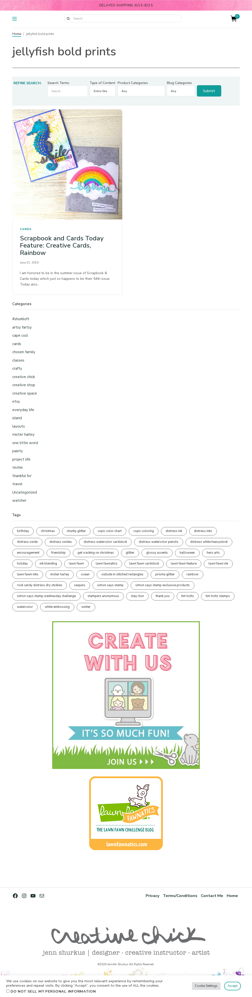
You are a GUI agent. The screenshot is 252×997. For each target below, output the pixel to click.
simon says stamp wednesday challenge (46, 596)
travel (17, 484)
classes (18, 360)
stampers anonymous (103, 596)
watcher (19, 500)
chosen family (23, 351)
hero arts (213, 552)
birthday (23, 531)
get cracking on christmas (96, 552)
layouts (18, 426)
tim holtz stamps (218, 596)
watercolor (25, 607)
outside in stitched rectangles (122, 574)
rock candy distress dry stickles (39, 585)
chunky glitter (76, 531)
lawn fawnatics (106, 563)
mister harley (23, 434)
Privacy (152, 895)
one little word (25, 442)
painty (17, 451)
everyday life (23, 409)
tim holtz (187, 596)
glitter (130, 552)
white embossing (57, 607)
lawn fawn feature (184, 563)
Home (16, 34)
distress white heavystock (209, 542)
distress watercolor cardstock (105, 542)
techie (17, 467)
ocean (85, 574)
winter (86, 607)
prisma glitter (165, 574)
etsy (16, 401)
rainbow (193, 574)
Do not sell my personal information (53, 991)
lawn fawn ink (218, 563)
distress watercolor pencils (158, 542)
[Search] (68, 18)
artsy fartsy (22, 327)
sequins (79, 585)
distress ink (174, 531)
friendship (58, 552)
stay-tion (137, 596)
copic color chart (110, 531)
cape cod (20, 335)
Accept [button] (232, 986)
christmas (48, 531)
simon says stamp (110, 585)
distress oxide (27, 542)
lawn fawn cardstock (144, 563)
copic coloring (143, 531)
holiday (22, 563)
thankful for (22, 475)
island (17, 417)
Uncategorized (24, 492)
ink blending (48, 563)
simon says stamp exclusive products (162, 585)
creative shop (23, 384)
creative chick (23, 376)
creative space (24, 393)
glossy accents (157, 552)
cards (26, 229)
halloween (187, 552)
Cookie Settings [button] (206, 986)
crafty (17, 368)
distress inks (203, 531)
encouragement (28, 552)
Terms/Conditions (180, 895)
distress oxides (60, 542)
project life (21, 459)
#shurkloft (20, 318)
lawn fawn (76, 563)
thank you (163, 596)
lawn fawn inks (27, 574)
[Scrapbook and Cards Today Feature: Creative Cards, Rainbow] (67, 164)
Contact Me (212, 895)
